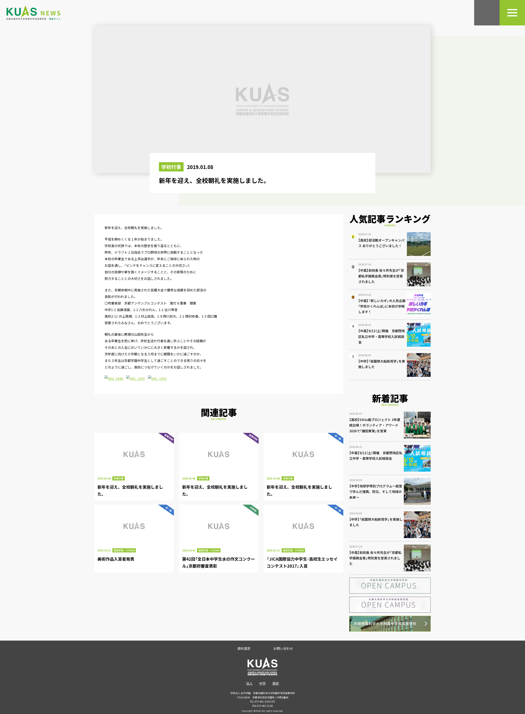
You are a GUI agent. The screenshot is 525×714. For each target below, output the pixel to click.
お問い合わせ (283, 648)
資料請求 (243, 648)
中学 (262, 683)
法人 (249, 683)
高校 (275, 683)
